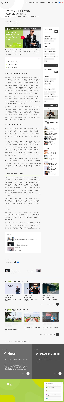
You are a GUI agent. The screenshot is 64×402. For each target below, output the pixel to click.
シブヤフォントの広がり (12, 64)
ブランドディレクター (51, 51)
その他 (45, 61)
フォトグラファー (47, 56)
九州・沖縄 (51, 41)
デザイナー (52, 94)
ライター (53, 49)
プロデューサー (54, 56)
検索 (56, 31)
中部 (54, 38)
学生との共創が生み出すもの (13, 61)
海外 (50, 43)
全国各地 (45, 43)
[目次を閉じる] (38, 59)
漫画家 (45, 51)
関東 (51, 38)
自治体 (49, 49)
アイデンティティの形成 (12, 67)
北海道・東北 (46, 38)
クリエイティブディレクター (48, 58)
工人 (45, 49)
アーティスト (46, 94)
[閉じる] (61, 383)
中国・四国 (46, 41)
